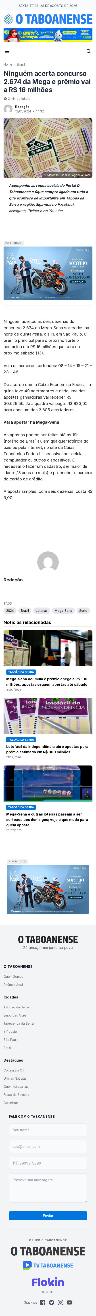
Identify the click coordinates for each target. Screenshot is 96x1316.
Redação (22, 107)
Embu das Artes (15, 1015)
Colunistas (11, 1103)
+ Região (10, 1031)
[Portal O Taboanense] (48, 1251)
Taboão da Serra (16, 1007)
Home (8, 64)
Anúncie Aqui (13, 985)
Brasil (21, 64)
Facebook (66, 204)
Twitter (33, 210)
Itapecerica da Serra (19, 1023)
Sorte (83, 610)
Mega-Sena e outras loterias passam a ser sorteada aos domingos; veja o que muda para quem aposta (47, 819)
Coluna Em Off (14, 1070)
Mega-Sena (63, 610)
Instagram (17, 210)
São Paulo (11, 1040)
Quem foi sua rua (16, 1086)
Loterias (42, 610)
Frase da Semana (16, 1095)
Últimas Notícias (15, 1078)
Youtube (56, 210)
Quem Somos (13, 976)
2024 (10, 610)
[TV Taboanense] (48, 1265)
